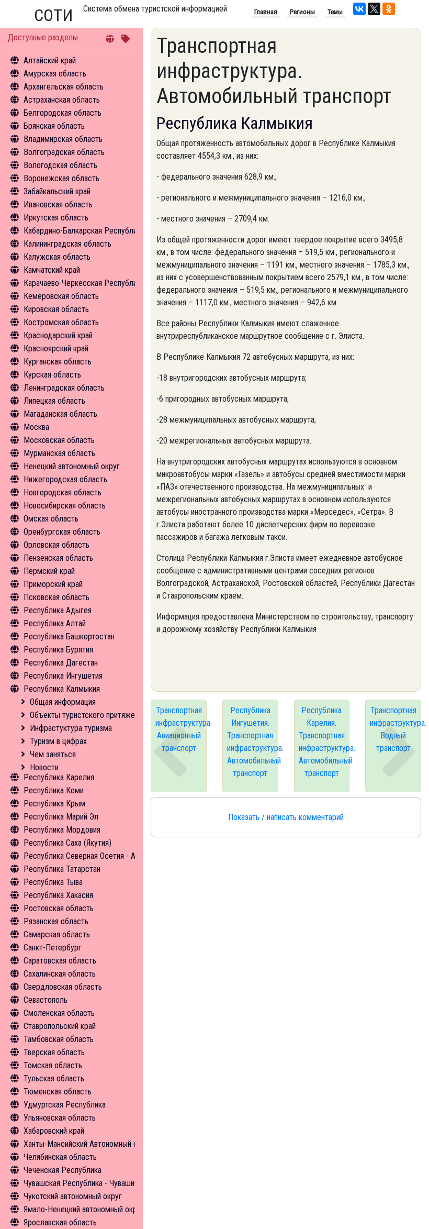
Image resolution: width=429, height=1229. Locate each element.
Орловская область (56, 545)
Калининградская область (67, 244)
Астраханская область (62, 100)
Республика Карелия (59, 777)
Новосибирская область (65, 506)
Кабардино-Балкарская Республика (84, 231)
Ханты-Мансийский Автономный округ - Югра (100, 1144)
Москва (36, 427)
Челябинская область (60, 1157)
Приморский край (53, 584)
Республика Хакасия (58, 895)
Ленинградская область (64, 388)
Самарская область (57, 934)
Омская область (51, 519)
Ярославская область (60, 1222)
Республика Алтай (55, 623)
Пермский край (49, 571)
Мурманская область (59, 453)
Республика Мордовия (62, 830)
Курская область (52, 375)
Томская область (53, 1065)
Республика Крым (54, 804)
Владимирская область (63, 139)
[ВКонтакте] (359, 9)
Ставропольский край (60, 1026)
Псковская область (56, 597)
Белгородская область (62, 113)
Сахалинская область (60, 974)
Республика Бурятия (58, 650)
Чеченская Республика (62, 1170)
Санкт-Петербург (53, 948)
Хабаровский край (54, 1131)
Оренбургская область (62, 532)
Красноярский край (56, 348)
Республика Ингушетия (63, 676)
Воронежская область (61, 178)
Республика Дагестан (61, 663)
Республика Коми (54, 790)
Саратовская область (60, 961)
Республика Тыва (53, 882)
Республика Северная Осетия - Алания (89, 856)
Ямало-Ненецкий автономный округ (84, 1209)
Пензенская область (58, 558)
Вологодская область (60, 165)
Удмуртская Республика (65, 1105)
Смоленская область (59, 1013)
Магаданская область (60, 414)
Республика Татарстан (62, 869)
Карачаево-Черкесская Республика (84, 283)
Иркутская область (56, 218)
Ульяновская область (60, 1118)
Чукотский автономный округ (73, 1196)
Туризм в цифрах (58, 741)
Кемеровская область (61, 296)
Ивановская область (58, 204)
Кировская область (56, 309)
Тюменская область (58, 1092)
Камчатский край (52, 270)
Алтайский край (50, 60)
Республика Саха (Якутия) (67, 843)
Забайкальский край (57, 191)
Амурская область (55, 74)
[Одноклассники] (388, 9)
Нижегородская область (65, 479)
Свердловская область (63, 987)
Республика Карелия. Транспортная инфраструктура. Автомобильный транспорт (324, 741)
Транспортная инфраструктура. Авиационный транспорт (181, 729)
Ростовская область (59, 908)
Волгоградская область (64, 152)
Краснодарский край (58, 335)
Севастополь (45, 1000)
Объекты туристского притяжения (88, 715)
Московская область (59, 440)
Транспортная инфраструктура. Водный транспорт (395, 729)
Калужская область (57, 257)
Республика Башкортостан (69, 636)
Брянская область (54, 126)
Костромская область (61, 322)
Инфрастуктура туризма (71, 728)
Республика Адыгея (58, 610)
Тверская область (54, 1052)
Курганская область (58, 362)
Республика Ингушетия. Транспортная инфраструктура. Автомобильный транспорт (252, 741)
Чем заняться (53, 754)
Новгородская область (62, 492)
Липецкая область (54, 401)
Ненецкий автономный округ (72, 466)
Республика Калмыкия (62, 689)
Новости (44, 767)
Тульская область (54, 1078)
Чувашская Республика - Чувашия (81, 1183)
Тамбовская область (59, 1039)
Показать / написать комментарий (286, 817)
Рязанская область (56, 921)
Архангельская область (64, 87)
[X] (374, 9)
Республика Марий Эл (61, 817)
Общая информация (63, 702)
